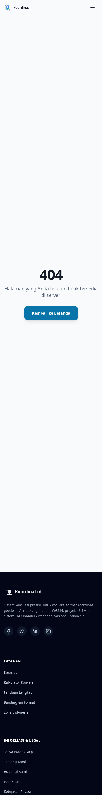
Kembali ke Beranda (51, 313)
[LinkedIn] (35, 631)
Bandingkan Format (19, 702)
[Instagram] (48, 631)
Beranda (10, 672)
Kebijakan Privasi (17, 791)
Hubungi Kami (15, 771)
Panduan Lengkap (18, 692)
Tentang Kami (15, 761)
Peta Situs (11, 781)
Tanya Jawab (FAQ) (18, 751)
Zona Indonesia (16, 712)
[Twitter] (22, 631)
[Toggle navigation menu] (92, 7)
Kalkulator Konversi (19, 682)
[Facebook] (8, 631)
